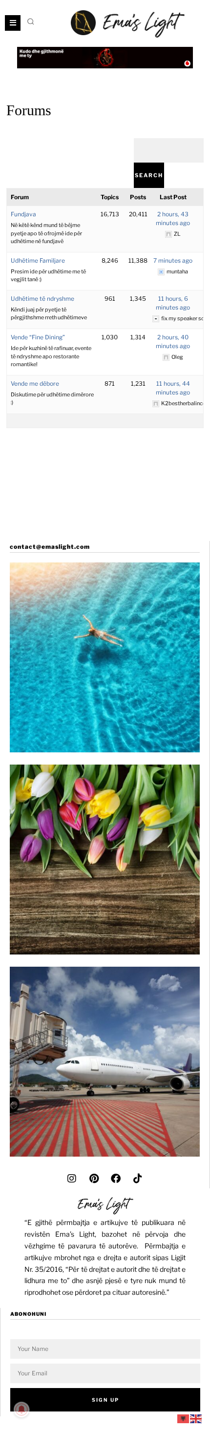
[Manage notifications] (21, 1409)
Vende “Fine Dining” (38, 337)
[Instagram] (72, 1178)
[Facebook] (116, 1178)
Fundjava (23, 214)
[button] (31, 21)
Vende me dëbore (35, 383)
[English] (196, 1418)
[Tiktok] (137, 1178)
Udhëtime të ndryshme (42, 298)
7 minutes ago (172, 260)
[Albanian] (183, 1418)
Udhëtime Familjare (38, 260)
